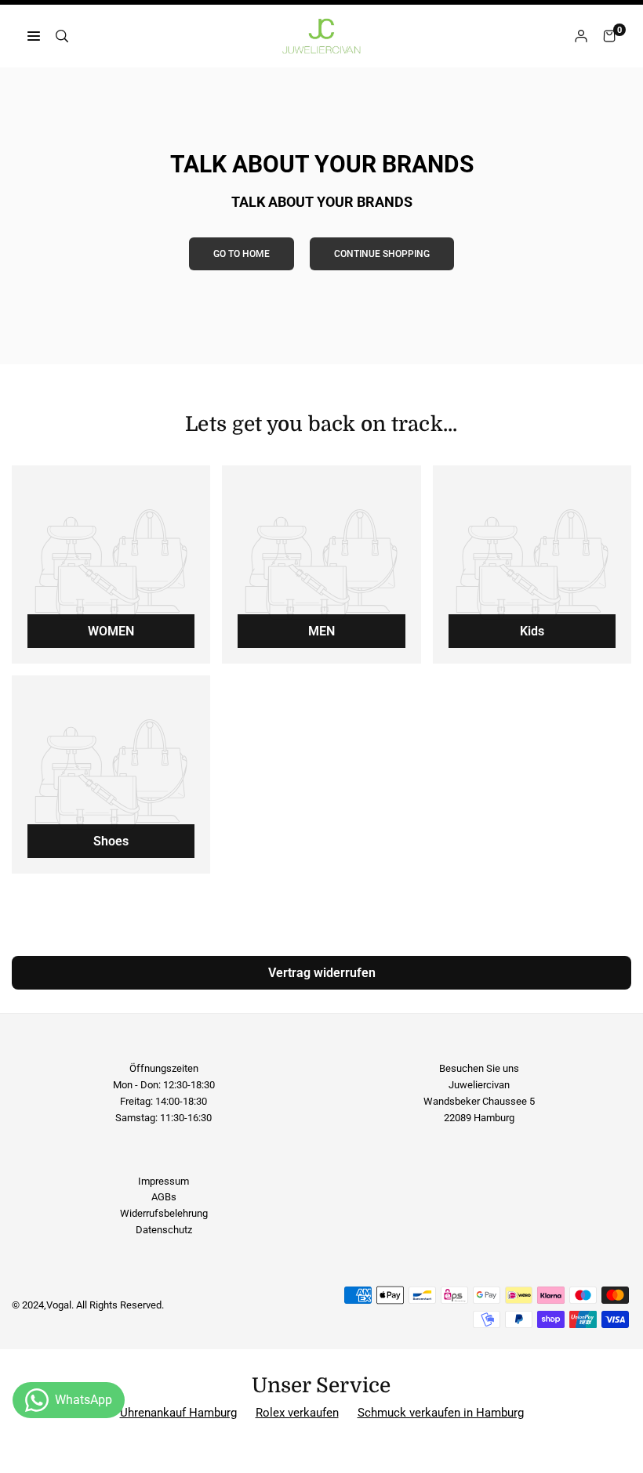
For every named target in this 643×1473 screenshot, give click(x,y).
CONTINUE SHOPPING (382, 253)
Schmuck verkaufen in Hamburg (441, 1413)
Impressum (163, 1181)
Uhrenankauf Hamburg (178, 1413)
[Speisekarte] (34, 36)
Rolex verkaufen (297, 1413)
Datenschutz (164, 1230)
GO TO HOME (241, 253)
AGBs (163, 1197)
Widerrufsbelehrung (164, 1213)
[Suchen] (62, 36)
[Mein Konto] (581, 36)
